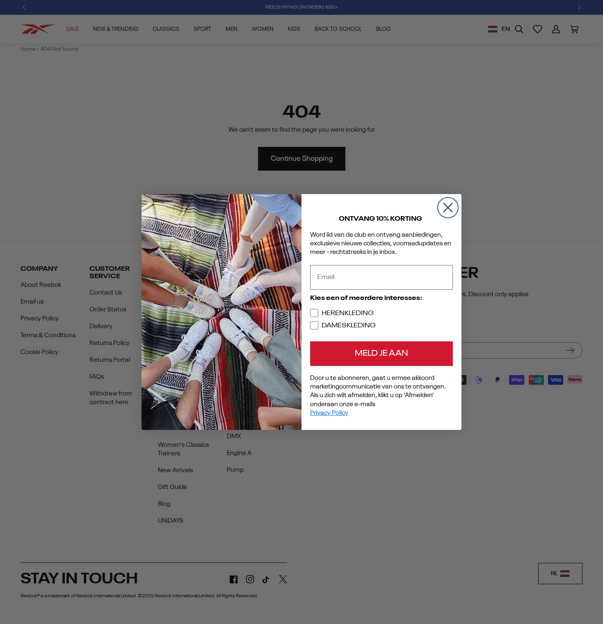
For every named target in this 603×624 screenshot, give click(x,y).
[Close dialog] (448, 207)
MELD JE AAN (381, 354)
